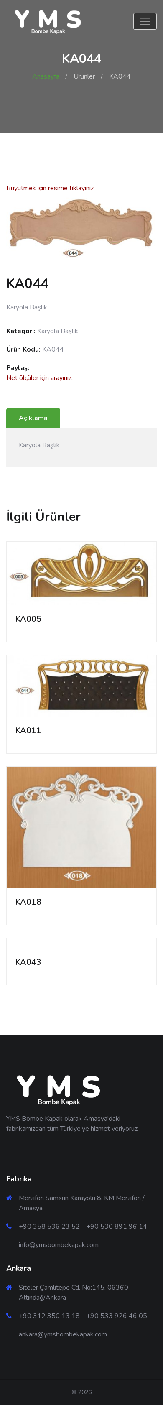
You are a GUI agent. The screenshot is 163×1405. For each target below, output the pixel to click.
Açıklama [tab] (33, 418)
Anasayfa (45, 76)
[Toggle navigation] (145, 21)
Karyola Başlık (57, 331)
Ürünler (84, 76)
